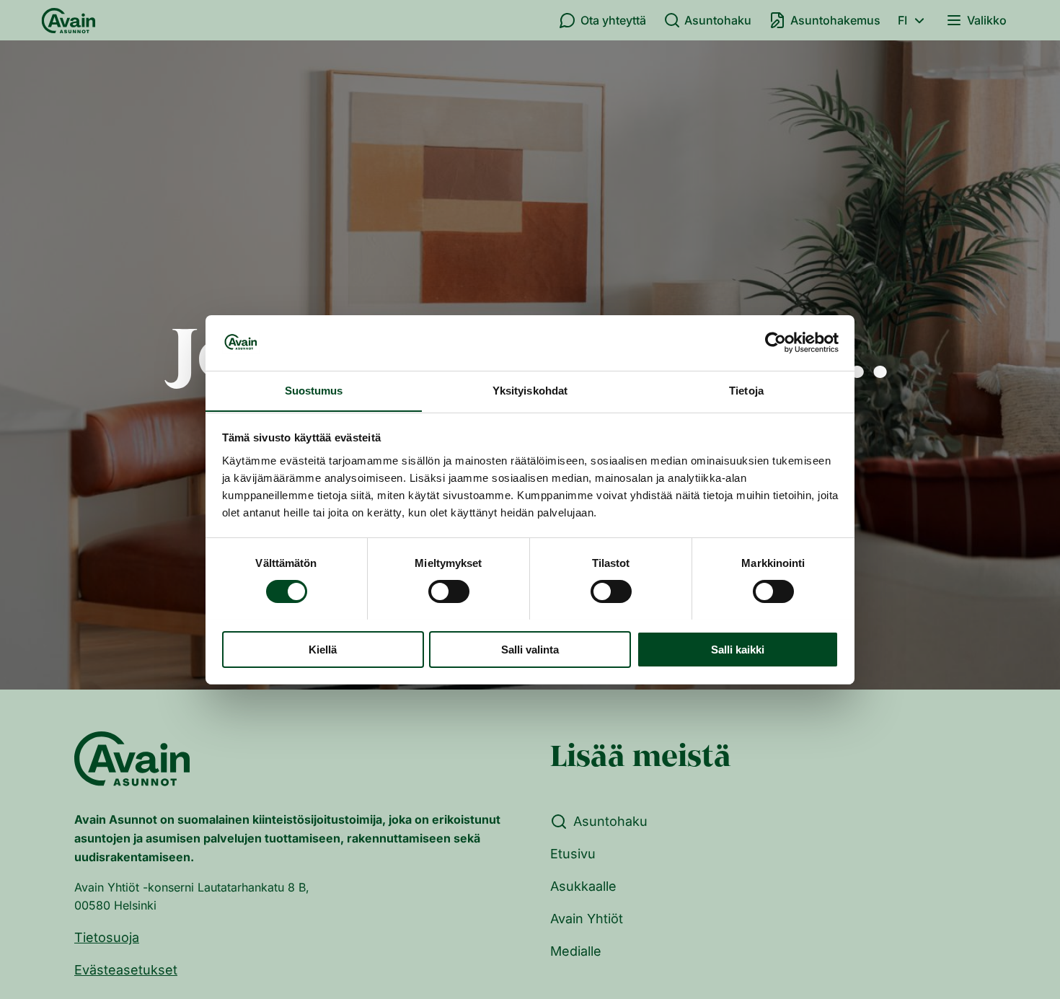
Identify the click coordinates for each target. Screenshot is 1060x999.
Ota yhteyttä (613, 20)
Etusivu (573, 853)
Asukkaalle (583, 886)
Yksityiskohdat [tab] (530, 390)
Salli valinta (530, 649)
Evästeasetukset (125, 969)
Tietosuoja (106, 937)
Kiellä (323, 649)
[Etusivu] (68, 20)
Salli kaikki (737, 649)
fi (902, 20)
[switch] (448, 591)
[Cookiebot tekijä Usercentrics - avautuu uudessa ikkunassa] (775, 342)
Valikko (987, 20)
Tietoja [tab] (746, 390)
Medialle (575, 951)
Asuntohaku (717, 20)
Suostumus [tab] (314, 390)
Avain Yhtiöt (586, 918)
